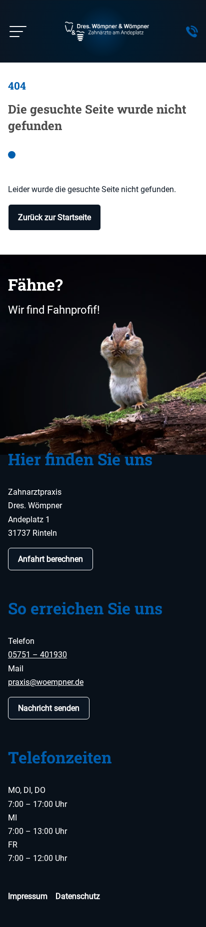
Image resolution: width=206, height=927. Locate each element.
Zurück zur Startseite (54, 217)
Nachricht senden (49, 708)
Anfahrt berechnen (50, 559)
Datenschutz (78, 896)
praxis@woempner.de (46, 682)
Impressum (28, 896)
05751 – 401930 (37, 654)
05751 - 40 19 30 (192, 32)
